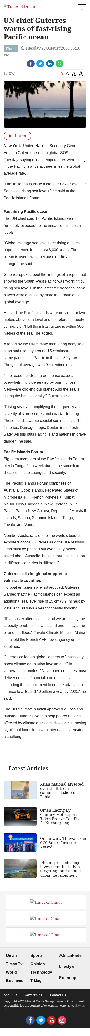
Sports (36, 955)
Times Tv (14, 964)
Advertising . (34, 995)
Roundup (67, 978)
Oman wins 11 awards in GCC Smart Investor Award (63, 842)
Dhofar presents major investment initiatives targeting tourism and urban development (61, 869)
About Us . (11, 995)
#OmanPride (70, 955)
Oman (11, 955)
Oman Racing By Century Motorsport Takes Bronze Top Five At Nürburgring (61, 816)
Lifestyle (66, 966)
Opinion (37, 964)
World (11, 48)
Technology (41, 972)
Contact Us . (58, 995)
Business (14, 981)
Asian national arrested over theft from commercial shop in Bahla (62, 790)
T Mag (36, 981)
